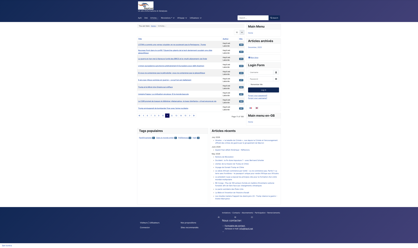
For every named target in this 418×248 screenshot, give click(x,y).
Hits (241, 39)
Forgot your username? (257, 98)
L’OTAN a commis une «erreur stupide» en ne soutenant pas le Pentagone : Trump (172, 44)
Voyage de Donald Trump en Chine (229, 167)
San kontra (7, 245)
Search (275, 18)
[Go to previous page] (144, 115)
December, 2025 (255, 47)
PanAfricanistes (145, 138)
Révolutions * (166, 18)
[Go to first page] (139, 115)
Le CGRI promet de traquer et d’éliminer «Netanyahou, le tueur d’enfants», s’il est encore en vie (177, 101)
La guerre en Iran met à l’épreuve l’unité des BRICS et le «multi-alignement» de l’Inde (172, 59)
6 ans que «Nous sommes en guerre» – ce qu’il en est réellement (164, 80)
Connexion (145, 227)
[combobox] (253, 17)
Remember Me (257, 84)
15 (185, 115)
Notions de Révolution (224, 157)
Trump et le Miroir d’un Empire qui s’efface (155, 87)
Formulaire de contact (235, 226)
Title (140, 39)
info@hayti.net (246, 229)
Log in (263, 90)
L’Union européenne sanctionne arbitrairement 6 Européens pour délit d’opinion (171, 66)
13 (176, 115)
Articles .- (154, 18)
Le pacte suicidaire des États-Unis (229, 189)
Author (225, 39)
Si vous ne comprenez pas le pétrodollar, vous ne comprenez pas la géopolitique (171, 73)
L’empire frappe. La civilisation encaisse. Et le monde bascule (163, 94)
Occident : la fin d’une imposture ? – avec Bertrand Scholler (239, 160)
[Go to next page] (190, 115)
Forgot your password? (257, 95)
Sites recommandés (189, 227)
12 (172, 115)
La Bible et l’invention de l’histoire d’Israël (232, 192)
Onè (146, 18)
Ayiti (140, 18)
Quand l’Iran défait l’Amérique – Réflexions (232, 150)
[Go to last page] (193, 115)
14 (181, 115)
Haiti (194, 138)
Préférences (183, 138)
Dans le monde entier (165, 138)
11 (167, 115)
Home (250, 33)
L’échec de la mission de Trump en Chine (232, 164)
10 (163, 115)
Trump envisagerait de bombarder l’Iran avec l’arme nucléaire (163, 108)
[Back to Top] (414, 244)
